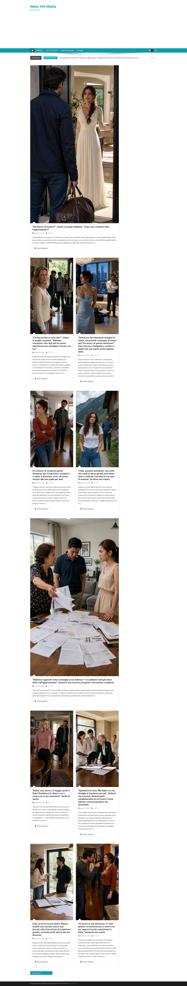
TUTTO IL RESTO (52, 50)
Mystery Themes (72, 983)
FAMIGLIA (39, 50)
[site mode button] (151, 50)
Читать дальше (42, 248)
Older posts (37, 973)
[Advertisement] (93, 32)
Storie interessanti (67, 50)
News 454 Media (43, 6)
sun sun (50, 233)
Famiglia (80, 50)
